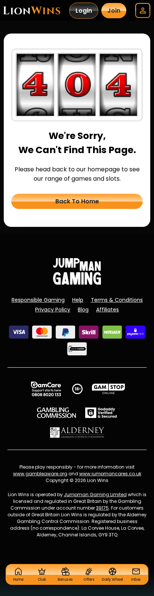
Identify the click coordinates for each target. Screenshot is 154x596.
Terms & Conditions (117, 300)
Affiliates (107, 309)
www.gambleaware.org (40, 473)
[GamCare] (46, 389)
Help (77, 300)
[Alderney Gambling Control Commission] (77, 432)
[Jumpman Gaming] (77, 282)
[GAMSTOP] (108, 389)
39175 (102, 508)
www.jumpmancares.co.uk (110, 473)
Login (84, 10)
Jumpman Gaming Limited (95, 494)
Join (113, 10)
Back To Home (77, 201)
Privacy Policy (52, 309)
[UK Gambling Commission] (56, 413)
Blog (83, 309)
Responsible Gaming (38, 300)
